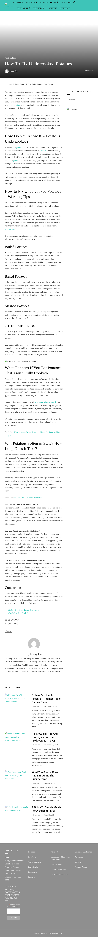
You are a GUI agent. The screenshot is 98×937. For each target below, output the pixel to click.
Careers (78, 862)
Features (37, 8)
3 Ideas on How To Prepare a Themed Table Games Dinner (46, 699)
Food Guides (10, 58)
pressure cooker (11, 229)
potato (17, 105)
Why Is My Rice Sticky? (18, 613)
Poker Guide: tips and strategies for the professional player (45, 737)
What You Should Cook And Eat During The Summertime (45, 776)
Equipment (22, 8)
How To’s (32, 857)
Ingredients (33, 867)
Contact (65, 8)
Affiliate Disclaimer (59, 874)
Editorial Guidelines (83, 852)
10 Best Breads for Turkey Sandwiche (24, 610)
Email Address (13, 907)
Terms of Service (58, 869)
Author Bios (56, 864)
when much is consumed (45, 402)
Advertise (79, 857)
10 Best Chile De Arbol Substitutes (29, 498)
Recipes (31, 852)
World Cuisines (34, 862)
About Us (52, 8)
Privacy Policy (81, 867)
